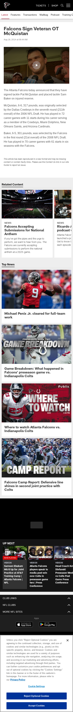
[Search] (62, 5)
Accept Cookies (36, 705)
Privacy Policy (43, 679)
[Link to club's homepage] (7, 4)
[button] (36, 65)
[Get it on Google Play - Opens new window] (47, 626)
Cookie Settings (36, 686)
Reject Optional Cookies (36, 696)
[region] (36, 675)
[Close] (67, 643)
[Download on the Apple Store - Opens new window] (24, 625)
